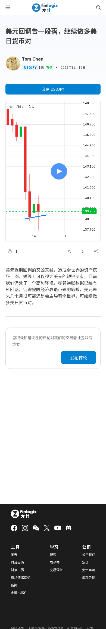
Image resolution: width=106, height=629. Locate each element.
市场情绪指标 (20, 577)
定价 (85, 562)
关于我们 (88, 554)
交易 (53, 89)
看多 (49, 67)
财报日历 (17, 570)
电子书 (55, 562)
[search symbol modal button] (98, 7)
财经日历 (17, 562)
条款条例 (88, 577)
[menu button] (7, 7)
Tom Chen (32, 58)
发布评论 (78, 357)
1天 (41, 67)
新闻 (14, 585)
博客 (53, 554)
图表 (14, 554)
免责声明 (88, 570)
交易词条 (56, 570)
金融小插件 (19, 592)
